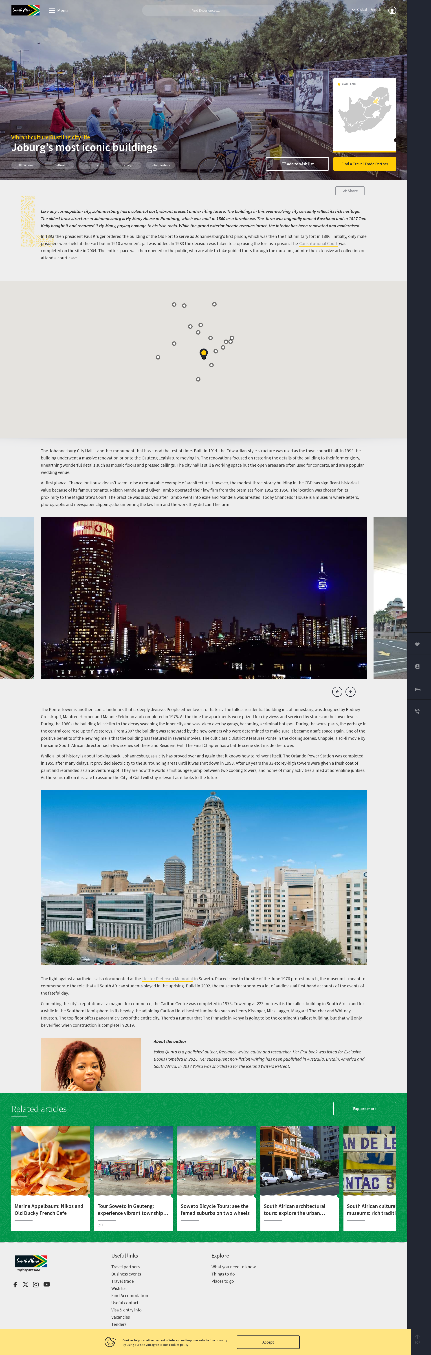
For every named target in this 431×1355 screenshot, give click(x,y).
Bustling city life (70, 137)
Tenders (118, 1324)
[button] (226, 342)
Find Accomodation (129, 1295)
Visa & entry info (126, 1310)
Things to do (223, 1274)
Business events (126, 1274)
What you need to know (233, 1266)
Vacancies (120, 1317)
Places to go (222, 1281)
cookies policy (178, 1345)
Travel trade (122, 1281)
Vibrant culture (29, 137)
